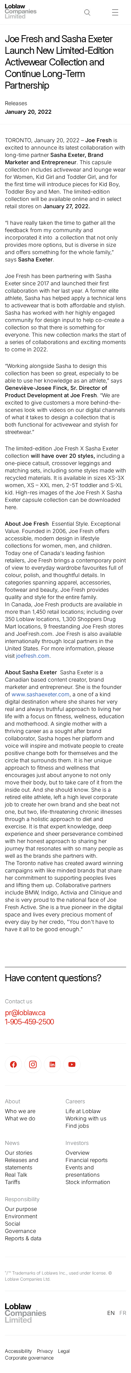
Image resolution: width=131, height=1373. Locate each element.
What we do (20, 1118)
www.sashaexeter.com (40, 694)
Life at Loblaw (83, 1111)
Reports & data (23, 1238)
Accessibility (18, 1351)
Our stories (18, 1152)
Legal (64, 1351)
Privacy (45, 1351)
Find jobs (77, 1126)
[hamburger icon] (115, 12)
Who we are (20, 1111)
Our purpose (21, 1209)
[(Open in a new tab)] (14, 1064)
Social (12, 1223)
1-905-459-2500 (29, 1021)
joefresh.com (32, 656)
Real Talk (16, 1174)
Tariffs (12, 1182)
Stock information (88, 1182)
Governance (20, 1231)
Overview (78, 1152)
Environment (21, 1216)
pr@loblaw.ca (25, 1012)
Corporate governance (29, 1358)
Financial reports (87, 1160)
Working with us (86, 1118)
